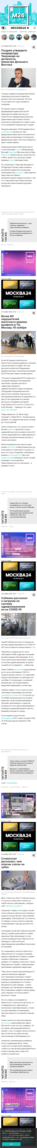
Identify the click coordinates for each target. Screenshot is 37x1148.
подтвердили (6, 718)
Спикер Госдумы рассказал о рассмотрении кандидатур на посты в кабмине (21, 233)
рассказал (18, 669)
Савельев (12, 152)
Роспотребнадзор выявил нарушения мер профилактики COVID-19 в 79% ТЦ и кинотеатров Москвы (21, 514)
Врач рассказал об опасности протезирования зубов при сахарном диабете (21, 1064)
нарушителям (6, 457)
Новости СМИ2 (6, 279)
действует (11, 447)
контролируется (14, 455)
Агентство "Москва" (9, 410)
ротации (19, 172)
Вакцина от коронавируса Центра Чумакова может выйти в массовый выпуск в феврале (22, 771)
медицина (4, 1081)
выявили (11, 429)
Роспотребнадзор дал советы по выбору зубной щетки (21, 1071)
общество (10, 244)
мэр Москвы (5, 787)
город (11, 526)
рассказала (5, 1023)
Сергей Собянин (15, 787)
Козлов (18, 149)
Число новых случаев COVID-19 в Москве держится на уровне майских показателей (22, 763)
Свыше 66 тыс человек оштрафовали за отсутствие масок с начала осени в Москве (22, 505)
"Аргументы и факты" (13, 906)
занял (11, 160)
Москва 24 (18, 28)
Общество (21, 46)
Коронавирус (12, 783)
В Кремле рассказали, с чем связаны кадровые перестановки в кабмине (20, 225)
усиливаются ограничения (12, 695)
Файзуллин (5, 155)
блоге (33, 647)
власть (3, 244)
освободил (5, 132)
